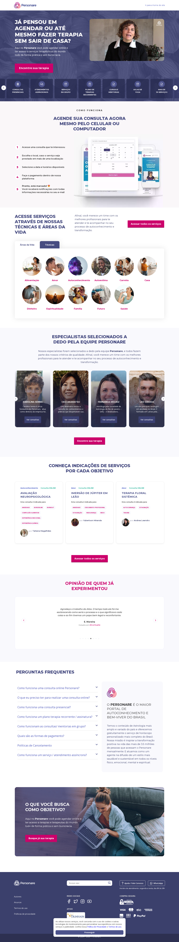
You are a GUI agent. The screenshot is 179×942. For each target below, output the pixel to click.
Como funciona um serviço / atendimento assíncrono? (52, 755)
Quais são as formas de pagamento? (40, 736)
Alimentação (32, 280)
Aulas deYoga (90, 91)
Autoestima (101, 280)
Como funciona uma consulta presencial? (44, 707)
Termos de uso (21, 908)
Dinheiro (32, 309)
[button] (15, 399)
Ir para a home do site (155, 5)
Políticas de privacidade (24, 914)
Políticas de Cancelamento (34, 745)
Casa (147, 280)
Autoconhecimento (79, 280)
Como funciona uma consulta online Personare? (48, 688)
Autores (17, 896)
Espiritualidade (54, 309)
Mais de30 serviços (114, 91)
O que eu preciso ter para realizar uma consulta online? (53, 697)
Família (78, 309)
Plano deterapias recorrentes (42, 92)
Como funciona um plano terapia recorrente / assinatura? (54, 717)
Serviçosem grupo (18, 91)
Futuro (101, 309)
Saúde (124, 309)
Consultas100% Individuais (138, 91)
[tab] (27, 244)
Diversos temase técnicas (162, 91)
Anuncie (17, 902)
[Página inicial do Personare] (25, 5)
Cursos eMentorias (66, 91)
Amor (55, 280)
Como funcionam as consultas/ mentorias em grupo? (51, 726)
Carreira (124, 280)
